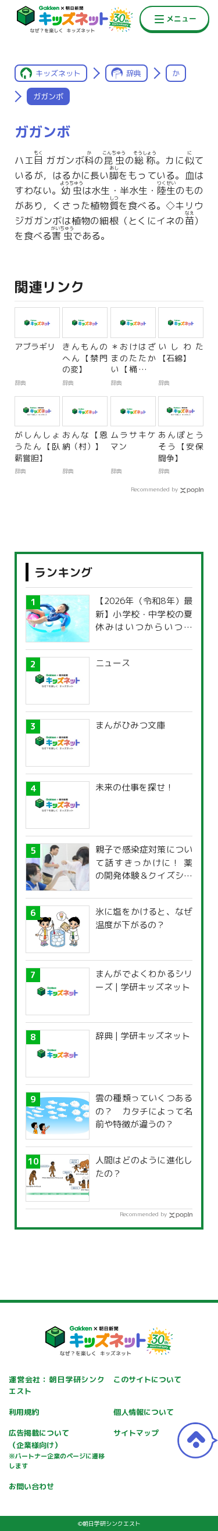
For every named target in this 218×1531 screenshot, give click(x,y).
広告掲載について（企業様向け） (57, 1449)
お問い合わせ (31, 1486)
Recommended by (154, 489)
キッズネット (58, 73)
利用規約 (24, 1412)
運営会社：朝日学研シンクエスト (57, 1385)
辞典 (133, 73)
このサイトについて (147, 1379)
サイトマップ (136, 1433)
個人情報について (143, 1412)
